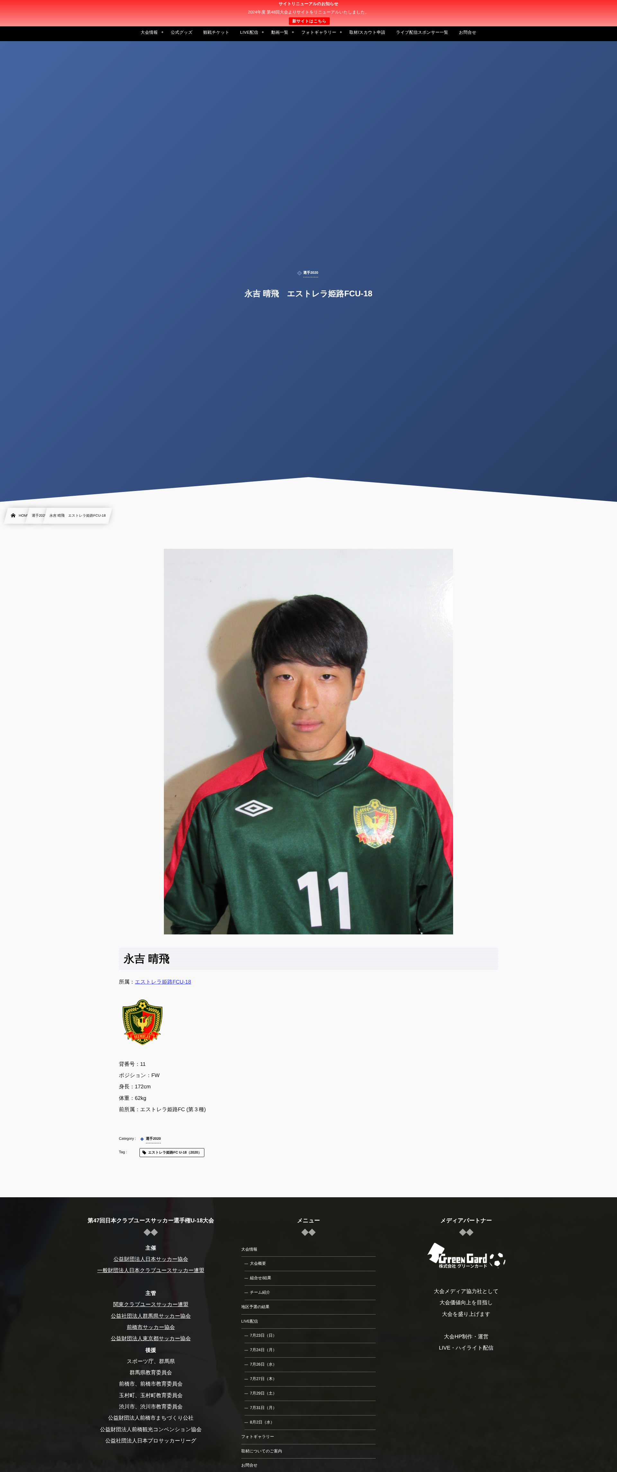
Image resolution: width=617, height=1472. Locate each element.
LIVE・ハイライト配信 (466, 1348)
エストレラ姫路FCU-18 (163, 982)
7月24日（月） (263, 1350)
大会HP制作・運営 (466, 1337)
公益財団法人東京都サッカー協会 (151, 1339)
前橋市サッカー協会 (151, 1327)
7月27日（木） (263, 1379)
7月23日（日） (263, 1335)
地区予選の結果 (255, 1307)
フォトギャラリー (257, 1436)
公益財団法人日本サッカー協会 (150, 1259)
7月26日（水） (263, 1364)
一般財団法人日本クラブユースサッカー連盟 (150, 1270)
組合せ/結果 (260, 1278)
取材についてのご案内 (261, 1451)
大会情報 (249, 1249)
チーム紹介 (260, 1292)
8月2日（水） (262, 1422)
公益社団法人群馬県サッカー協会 (151, 1316)
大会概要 (258, 1263)
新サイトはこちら (309, 21)
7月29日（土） (263, 1393)
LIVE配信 (249, 1321)
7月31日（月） (263, 1407)
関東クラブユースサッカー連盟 (150, 1304)
